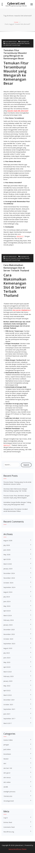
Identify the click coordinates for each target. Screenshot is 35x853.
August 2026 (8, 540)
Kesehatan (7, 754)
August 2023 (8, 648)
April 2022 (7, 690)
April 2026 (7, 559)
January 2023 (8, 681)
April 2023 (7, 667)
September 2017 (9, 718)
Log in (6, 818)
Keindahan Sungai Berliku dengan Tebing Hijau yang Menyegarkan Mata (17, 503)
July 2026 (7, 545)
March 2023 (8, 672)
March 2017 (8, 723)
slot (5, 763)
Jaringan (6, 745)
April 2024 (7, 611)
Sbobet (6, 759)
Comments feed (9, 827)
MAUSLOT (20, 236)
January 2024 (8, 625)
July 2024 (7, 597)
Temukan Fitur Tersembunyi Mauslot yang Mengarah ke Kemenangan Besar (15, 54)
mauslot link (20, 43)
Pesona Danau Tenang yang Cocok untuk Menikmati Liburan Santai (17, 483)
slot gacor (7, 773)
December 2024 (9, 573)
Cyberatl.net (16, 3)
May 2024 (7, 606)
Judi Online (7, 749)
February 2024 (9, 620)
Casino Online (8, 740)
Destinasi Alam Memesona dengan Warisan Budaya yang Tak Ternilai (15, 490)
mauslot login (16, 45)
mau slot (7, 43)
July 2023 (7, 653)
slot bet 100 (8, 768)
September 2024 (9, 587)
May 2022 (7, 686)
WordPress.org (9, 832)
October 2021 (8, 704)
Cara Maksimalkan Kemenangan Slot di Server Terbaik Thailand (16, 268)
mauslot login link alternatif (17, 111)
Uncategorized (24, 41)
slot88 (6, 787)
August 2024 (8, 592)
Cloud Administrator (10, 41)
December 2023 (9, 629)
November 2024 (9, 578)
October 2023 (8, 639)
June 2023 (7, 658)
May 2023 (7, 662)
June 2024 (7, 601)
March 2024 (8, 615)
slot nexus (7, 777)
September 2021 (9, 709)
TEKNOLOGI (8, 796)
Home (16, 22)
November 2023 (9, 634)
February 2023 (9, 676)
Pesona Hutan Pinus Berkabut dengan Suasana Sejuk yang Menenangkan (17, 497)
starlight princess (9, 792)
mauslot (13, 43)
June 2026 (7, 550)
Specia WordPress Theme (17, 849)
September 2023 (9, 643)
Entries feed (8, 822)
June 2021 (7, 714)
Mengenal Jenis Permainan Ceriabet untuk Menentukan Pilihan (16, 510)
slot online (7, 782)
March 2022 (8, 695)
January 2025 (8, 569)
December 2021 (9, 700)
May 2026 (7, 554)
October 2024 (8, 583)
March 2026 (8, 564)
